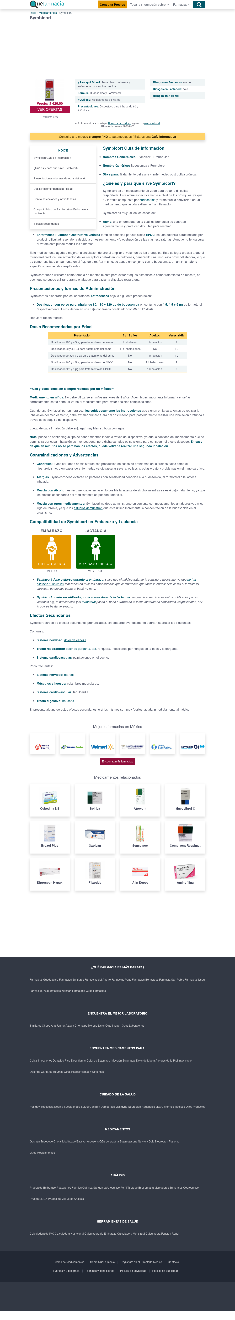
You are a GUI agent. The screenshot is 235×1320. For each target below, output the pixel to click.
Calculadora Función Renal (162, 1233)
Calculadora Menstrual (131, 1233)
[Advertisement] (117, 46)
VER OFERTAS (49, 109)
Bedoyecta (47, 1107)
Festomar (174, 1141)
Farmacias (180, 4)
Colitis (34, 1060)
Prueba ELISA (38, 1199)
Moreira (92, 1025)
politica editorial (152, 123)
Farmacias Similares (71, 979)
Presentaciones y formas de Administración (60, 178)
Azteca (70, 1025)
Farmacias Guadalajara (44, 979)
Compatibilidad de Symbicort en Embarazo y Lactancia (61, 211)
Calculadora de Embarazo (100, 1233)
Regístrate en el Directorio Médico (141, 1262)
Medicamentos (48, 13)
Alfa (53, 1025)
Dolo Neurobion (158, 1141)
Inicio (33, 13)
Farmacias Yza (39, 991)
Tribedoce (47, 1141)
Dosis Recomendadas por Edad (53, 189)
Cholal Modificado (65, 1141)
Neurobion (134, 1107)
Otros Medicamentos (42, 1153)
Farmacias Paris (121, 979)
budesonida (148, 200)
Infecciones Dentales (51, 1060)
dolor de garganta (78, 648)
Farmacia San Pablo (171, 979)
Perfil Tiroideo (129, 1187)
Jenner (60, 1025)
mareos (69, 674)
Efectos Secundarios (46, 224)
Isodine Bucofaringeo (67, 1107)
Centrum (94, 1107)
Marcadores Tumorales (168, 1187)
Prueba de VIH (57, 1199)
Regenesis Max (151, 1107)
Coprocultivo (191, 1187)
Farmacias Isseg (195, 979)
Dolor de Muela (145, 1060)
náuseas (68, 701)
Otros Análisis (75, 1199)
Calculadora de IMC (42, 1233)
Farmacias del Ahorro (98, 979)
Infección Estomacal (123, 1060)
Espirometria (146, 1187)
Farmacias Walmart (59, 991)
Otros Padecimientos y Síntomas (84, 1072)
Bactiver (81, 1141)
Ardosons (93, 1141)
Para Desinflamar (75, 1060)
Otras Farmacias (96, 991)
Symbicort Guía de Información (52, 158)
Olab (108, 1025)
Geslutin (35, 1141)
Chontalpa (81, 1025)
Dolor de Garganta (41, 1072)
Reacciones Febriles (69, 1187)
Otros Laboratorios (133, 1025)
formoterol (89, 602)
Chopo (46, 1025)
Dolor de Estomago (98, 1060)
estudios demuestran (88, 508)
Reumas (58, 1072)
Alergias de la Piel (167, 1060)
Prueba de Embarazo (43, 1187)
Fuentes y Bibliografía (66, 1271)
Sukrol (85, 1107)
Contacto (173, 1262)
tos (94, 648)
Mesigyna (121, 1107)
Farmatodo (78, 991)
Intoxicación (186, 1060)
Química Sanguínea (94, 1187)
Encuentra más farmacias (117, 761)
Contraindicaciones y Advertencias (55, 199)
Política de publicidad (165, 1271)
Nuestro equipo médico (119, 123)
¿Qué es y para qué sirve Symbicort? (56, 168)
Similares (35, 1025)
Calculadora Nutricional (69, 1233)
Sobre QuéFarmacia (102, 1262)
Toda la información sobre (148, 4)
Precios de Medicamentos (68, 1262)
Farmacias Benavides (145, 979)
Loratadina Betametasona (121, 1141)
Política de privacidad (133, 1271)
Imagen (116, 1025)
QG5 (102, 1141)
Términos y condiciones (99, 1271)
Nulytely (143, 1141)
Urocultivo (113, 1187)
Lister (101, 1025)
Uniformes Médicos (173, 1107)
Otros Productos (195, 1107)
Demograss (108, 1107)
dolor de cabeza (75, 640)
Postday (35, 1107)
